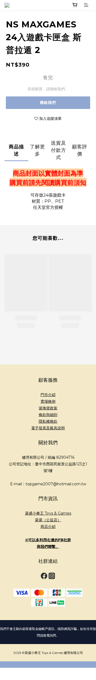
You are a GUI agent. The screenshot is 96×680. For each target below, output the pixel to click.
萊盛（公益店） (48, 520)
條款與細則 (48, 414)
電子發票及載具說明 (48, 428)
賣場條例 (48, 401)
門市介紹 (48, 394)
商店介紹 (48, 526)
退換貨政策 (48, 408)
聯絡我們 (48, 102)
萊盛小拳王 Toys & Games (48, 513)
